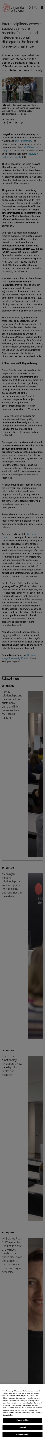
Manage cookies (22, 1420)
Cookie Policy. (8, 1415)
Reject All (22, 1427)
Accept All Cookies (22, 1434)
